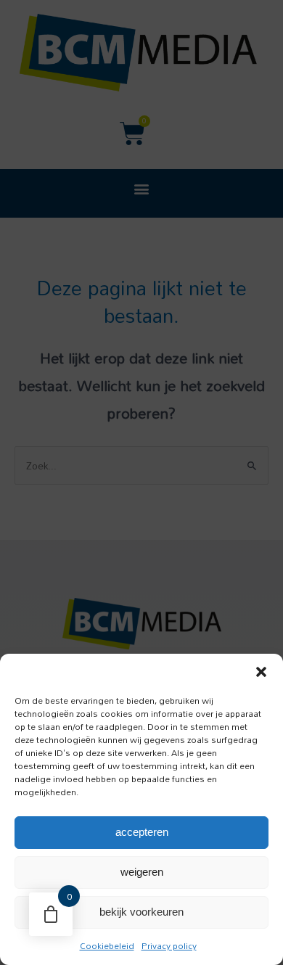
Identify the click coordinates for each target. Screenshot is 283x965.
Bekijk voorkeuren (141, 912)
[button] (261, 672)
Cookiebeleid (107, 945)
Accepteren (141, 832)
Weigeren (141, 872)
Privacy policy (169, 945)
